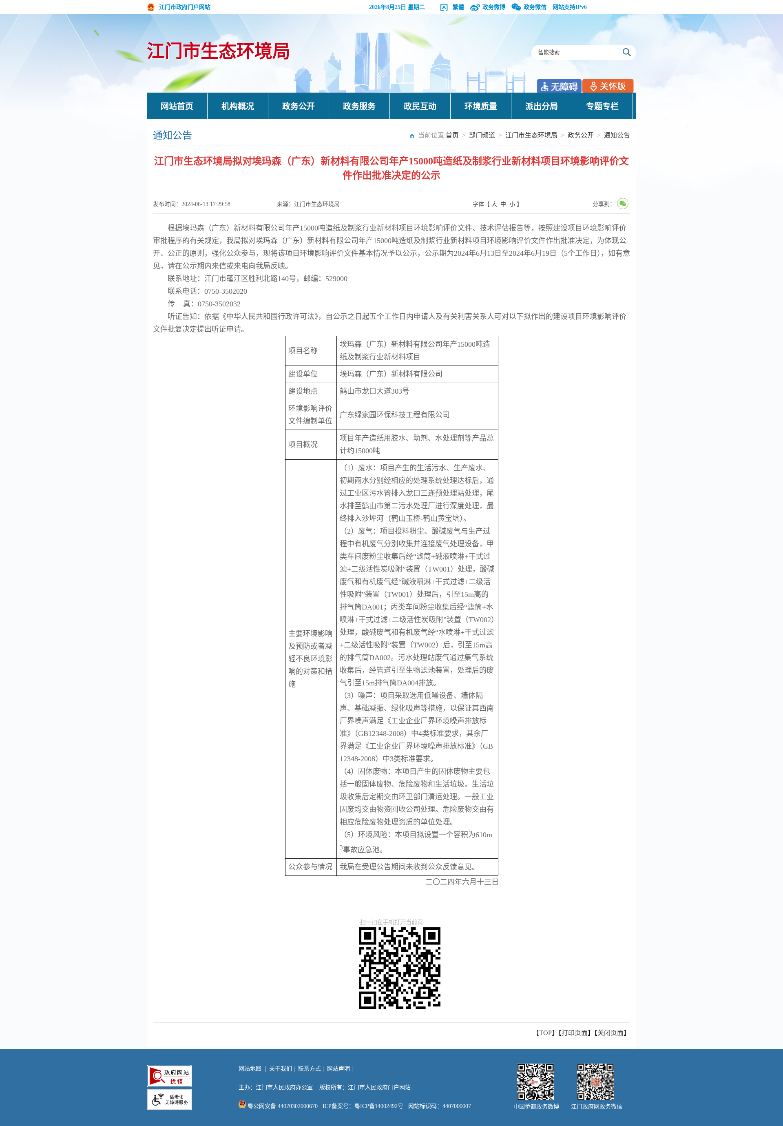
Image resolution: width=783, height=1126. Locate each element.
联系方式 (309, 1069)
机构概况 (237, 106)
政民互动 (420, 106)
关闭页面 (610, 1032)
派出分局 (541, 106)
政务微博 (493, 7)
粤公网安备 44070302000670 (282, 1106)
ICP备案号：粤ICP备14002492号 (363, 1106)
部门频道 (482, 135)
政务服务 (359, 106)
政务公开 (298, 106)
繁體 (458, 7)
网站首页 (177, 106)
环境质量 (480, 106)
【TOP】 (545, 1032)
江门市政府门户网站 (184, 7)
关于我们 (280, 1069)
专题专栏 (602, 106)
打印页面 (575, 1032)
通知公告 (617, 135)
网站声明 (338, 1069)
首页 (452, 135)
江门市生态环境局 (218, 52)
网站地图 (250, 1069)
